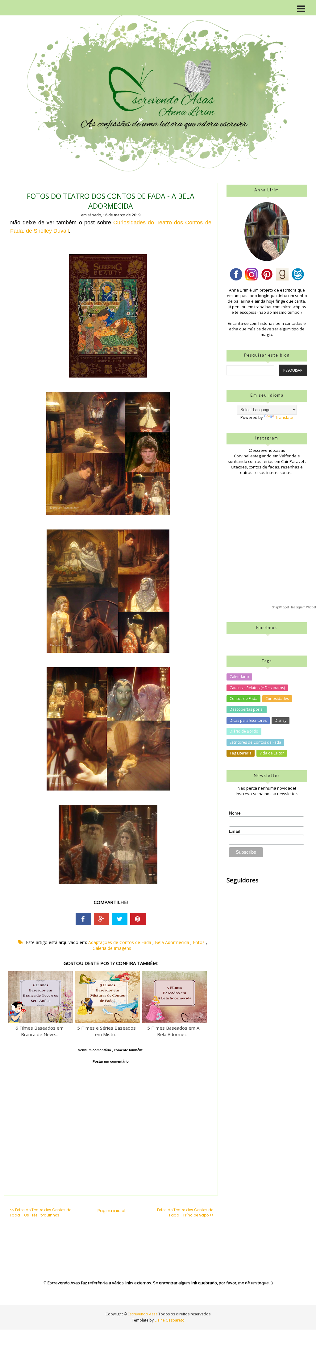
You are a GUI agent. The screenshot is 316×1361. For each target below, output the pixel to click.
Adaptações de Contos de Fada (120, 942)
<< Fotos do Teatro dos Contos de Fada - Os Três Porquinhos (40, 1213)
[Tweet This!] (119, 919)
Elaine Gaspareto (170, 1320)
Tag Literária (241, 753)
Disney (280, 720)
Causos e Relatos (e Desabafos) (257, 687)
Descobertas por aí (247, 709)
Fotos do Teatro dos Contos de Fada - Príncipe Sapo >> (185, 1213)
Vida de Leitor (272, 753)
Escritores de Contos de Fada (255, 742)
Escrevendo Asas (143, 1314)
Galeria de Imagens (112, 948)
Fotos (199, 942)
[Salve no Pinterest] (138, 919)
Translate (284, 417)
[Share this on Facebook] (83, 919)
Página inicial (111, 1211)
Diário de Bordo (244, 731)
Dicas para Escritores (248, 720)
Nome (235, 813)
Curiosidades (277, 698)
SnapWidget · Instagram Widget (294, 607)
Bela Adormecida (172, 942)
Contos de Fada (243, 698)
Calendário (239, 676)
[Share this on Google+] (101, 919)
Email (234, 831)
